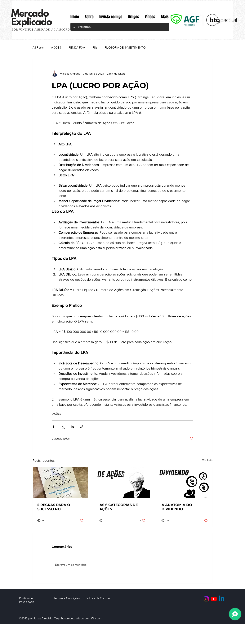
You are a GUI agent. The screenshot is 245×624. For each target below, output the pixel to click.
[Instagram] (206, 599)
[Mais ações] (191, 73)
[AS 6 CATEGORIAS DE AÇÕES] (122, 482)
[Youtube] (214, 599)
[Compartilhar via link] (81, 427)
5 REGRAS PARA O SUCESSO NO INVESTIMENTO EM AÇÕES (54, 507)
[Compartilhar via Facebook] (53, 427)
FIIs (95, 47)
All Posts (38, 47)
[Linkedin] (221, 599)
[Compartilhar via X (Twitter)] (63, 427)
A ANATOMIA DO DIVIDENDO (177, 507)
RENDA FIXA (77, 47)
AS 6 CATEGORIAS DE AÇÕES (119, 507)
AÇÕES (56, 47)
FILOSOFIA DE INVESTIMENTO (125, 47)
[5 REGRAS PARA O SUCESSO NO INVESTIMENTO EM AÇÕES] (60, 482)
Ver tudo (207, 459)
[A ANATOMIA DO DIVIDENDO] (184, 482)
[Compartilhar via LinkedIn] (72, 427)
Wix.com (96, 618)
